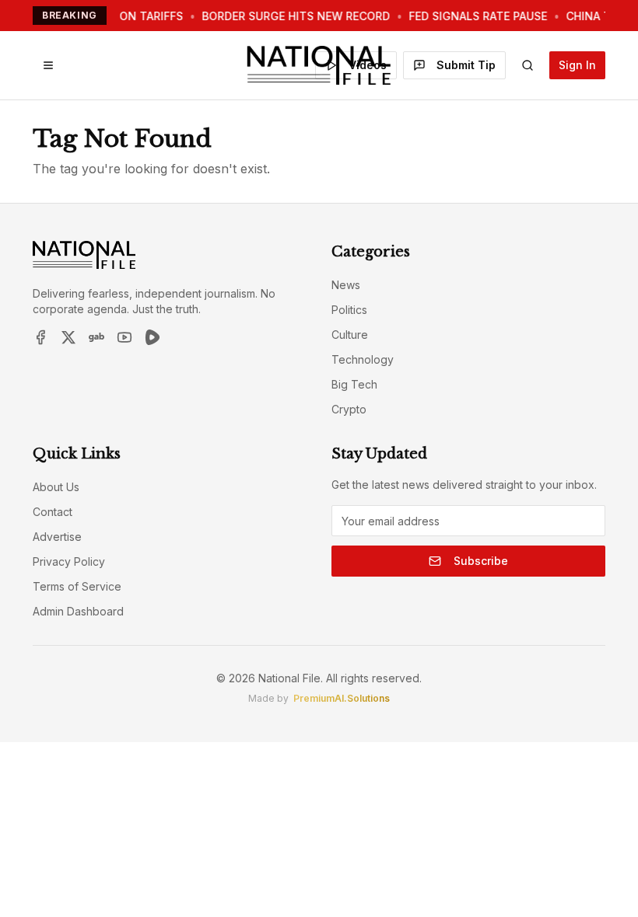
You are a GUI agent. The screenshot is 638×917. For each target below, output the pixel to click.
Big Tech (354, 384)
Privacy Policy (69, 561)
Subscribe (481, 560)
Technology (362, 359)
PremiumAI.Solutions (341, 698)
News (345, 284)
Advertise (57, 536)
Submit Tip (466, 64)
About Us (56, 486)
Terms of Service (77, 586)
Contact (52, 511)
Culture (349, 334)
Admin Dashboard (78, 611)
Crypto (348, 409)
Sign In (577, 64)
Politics (349, 309)
